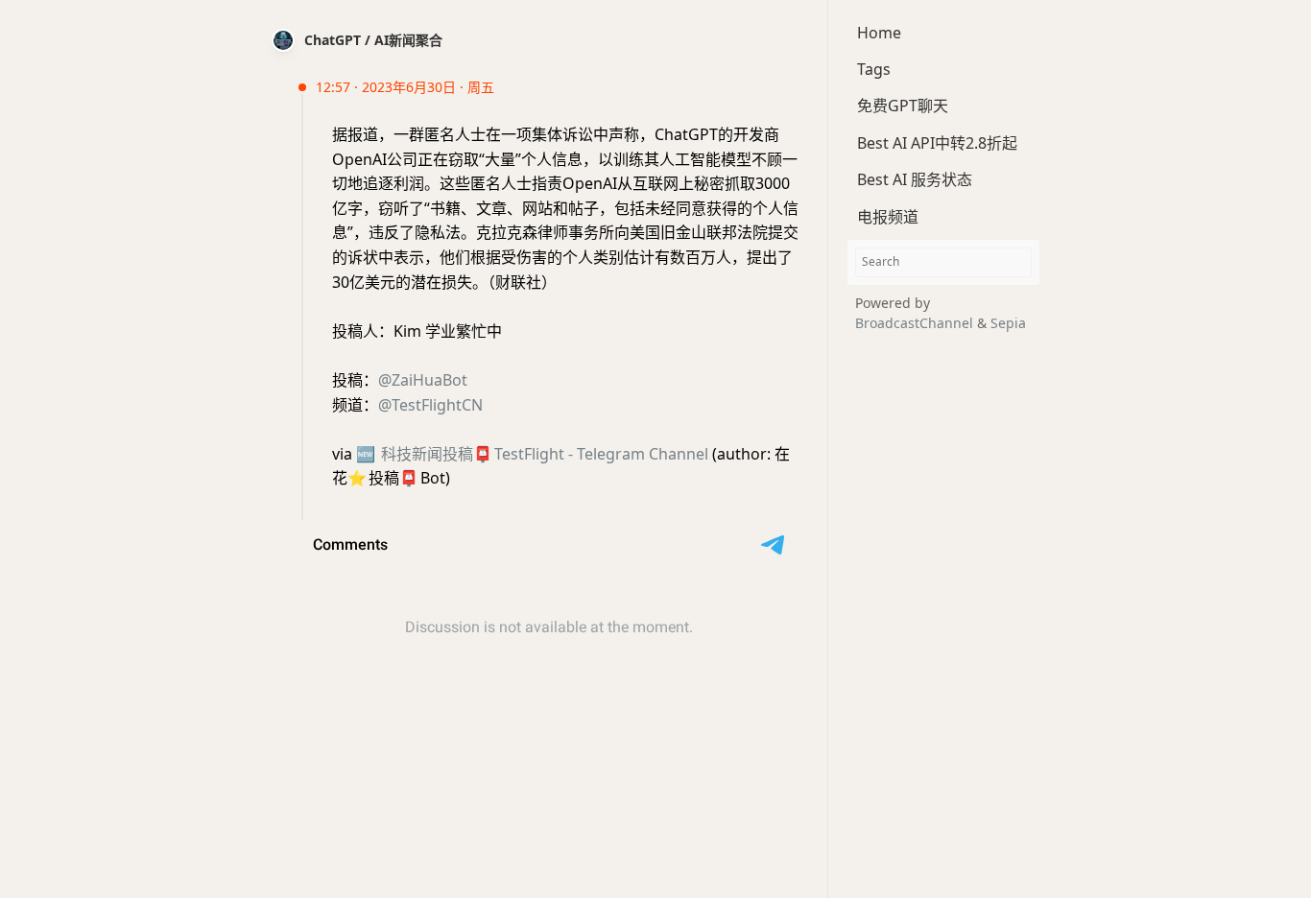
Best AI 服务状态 (914, 180)
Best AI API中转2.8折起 (937, 143)
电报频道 (887, 216)
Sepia (1008, 323)
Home (879, 32)
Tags (874, 69)
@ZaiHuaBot (422, 379)
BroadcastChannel (916, 323)
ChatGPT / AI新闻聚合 (373, 40)
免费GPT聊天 (902, 106)
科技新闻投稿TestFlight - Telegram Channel (532, 453)
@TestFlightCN (430, 404)
